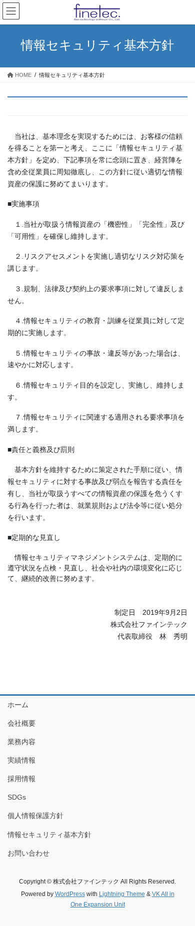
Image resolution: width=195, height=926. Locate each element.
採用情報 (22, 779)
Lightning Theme (122, 894)
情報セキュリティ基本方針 (50, 835)
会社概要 (22, 723)
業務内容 (22, 742)
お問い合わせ (29, 853)
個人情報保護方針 (36, 816)
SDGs (17, 797)
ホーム (18, 705)
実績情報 (22, 760)
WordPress (70, 894)
